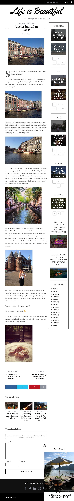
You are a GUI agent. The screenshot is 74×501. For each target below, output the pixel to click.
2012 (55, 304)
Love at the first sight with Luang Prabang (12, 416)
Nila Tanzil (27, 34)
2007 (56, 317)
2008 (56, 315)
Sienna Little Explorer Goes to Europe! (14, 374)
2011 (56, 307)
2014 (56, 299)
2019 (55, 289)
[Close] (44, 445)
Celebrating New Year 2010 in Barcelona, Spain (26, 417)
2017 (56, 291)
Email (22, 462)
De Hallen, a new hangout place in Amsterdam (38, 374)
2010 (56, 310)
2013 (56, 302)
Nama (8, 462)
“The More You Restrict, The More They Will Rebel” (40, 417)
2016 (56, 294)
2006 (56, 320)
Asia (57, 493)
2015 (56, 297)
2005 (56, 323)
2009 (56, 312)
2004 (56, 325)
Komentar (8, 442)
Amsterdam (9, 168)
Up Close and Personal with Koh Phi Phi (59, 496)
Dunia (19, 23)
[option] (11, 410)
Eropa (23, 23)
